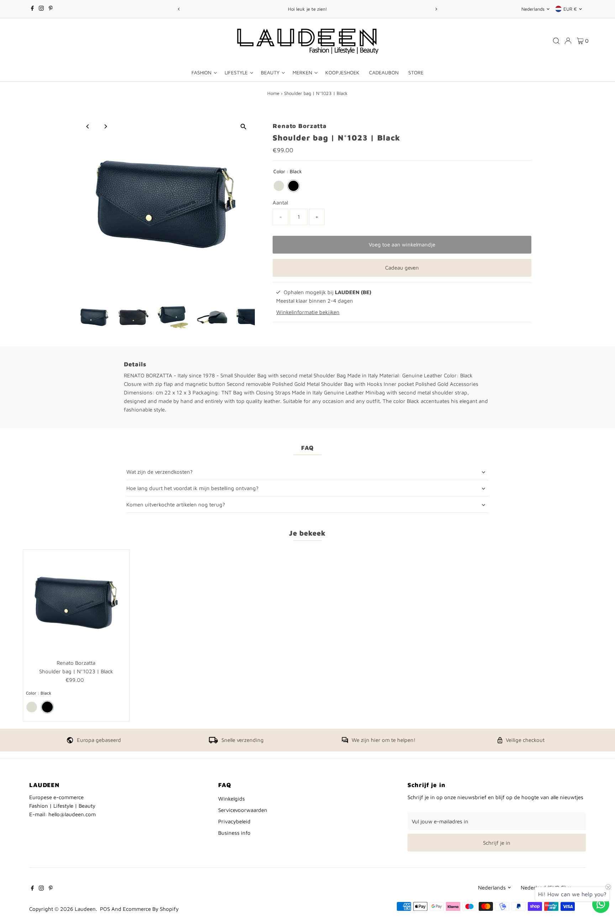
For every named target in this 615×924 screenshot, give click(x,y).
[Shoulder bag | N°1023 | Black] (76, 603)
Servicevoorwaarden (242, 810)
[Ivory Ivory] (279, 186)
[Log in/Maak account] (568, 41)
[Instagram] (41, 8)
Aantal (280, 203)
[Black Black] (293, 186)
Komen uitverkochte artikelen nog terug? (175, 504)
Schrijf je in (496, 843)
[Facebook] (32, 8)
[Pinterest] (50, 8)
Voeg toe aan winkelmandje (402, 244)
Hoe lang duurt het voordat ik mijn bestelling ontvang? (192, 488)
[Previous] (179, 9)
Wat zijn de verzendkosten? (159, 472)
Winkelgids (231, 799)
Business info (234, 833)
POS (105, 909)
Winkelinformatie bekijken (308, 312)
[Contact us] (600, 904)
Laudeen (85, 909)
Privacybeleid (234, 821)
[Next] (436, 9)
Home (273, 93)
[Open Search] (556, 41)
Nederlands (533, 9)
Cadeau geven (402, 268)
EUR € (570, 9)
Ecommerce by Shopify (151, 909)
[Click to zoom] (243, 127)
